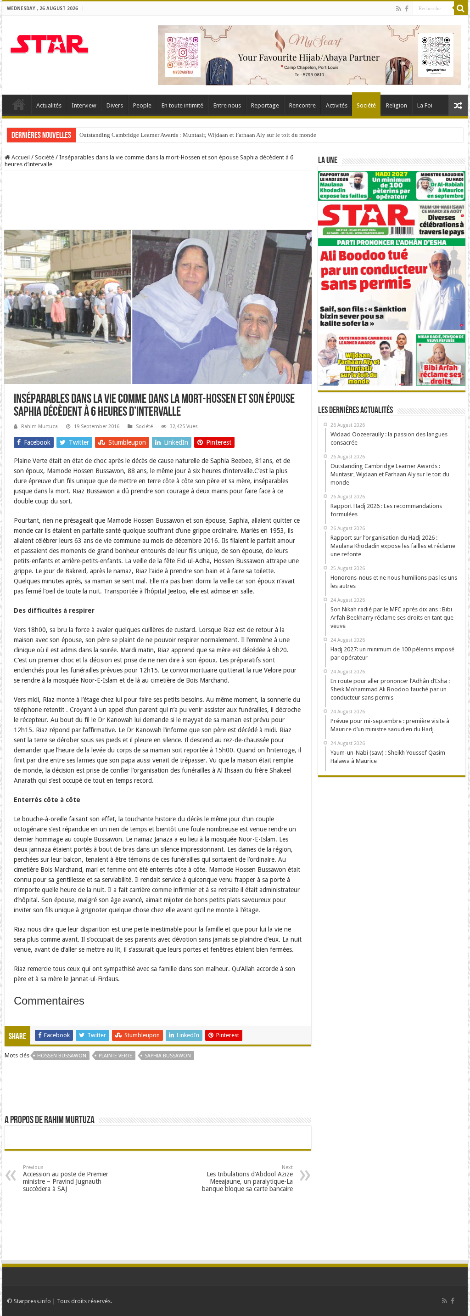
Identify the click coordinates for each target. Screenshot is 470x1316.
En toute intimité (182, 105)
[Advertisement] (172, 200)
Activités (336, 105)
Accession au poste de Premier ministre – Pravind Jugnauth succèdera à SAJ (65, 1178)
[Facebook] (406, 8)
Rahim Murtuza (39, 426)
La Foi (424, 105)
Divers (114, 105)
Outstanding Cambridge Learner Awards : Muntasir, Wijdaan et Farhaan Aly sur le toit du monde (197, 134)
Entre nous (227, 105)
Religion (396, 105)
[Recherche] (461, 8)
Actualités (49, 105)
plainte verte (115, 1056)
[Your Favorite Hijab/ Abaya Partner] (309, 54)
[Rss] (398, 8)
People (142, 105)
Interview (84, 105)
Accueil (19, 104)
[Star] (49, 43)
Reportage (265, 105)
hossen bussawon (61, 1056)
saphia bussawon (168, 1056)
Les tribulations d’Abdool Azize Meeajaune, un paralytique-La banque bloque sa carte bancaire (247, 1178)
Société (366, 105)
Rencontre (302, 105)
